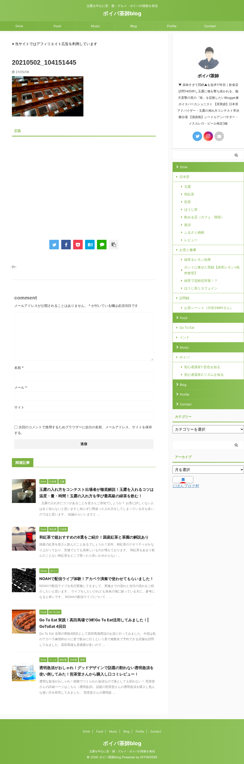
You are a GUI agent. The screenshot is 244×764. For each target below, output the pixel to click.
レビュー (191, 240)
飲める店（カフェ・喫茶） (204, 217)
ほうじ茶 (191, 209)
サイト (19, 407)
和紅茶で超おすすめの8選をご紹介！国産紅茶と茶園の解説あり (94, 537)
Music (95, 26)
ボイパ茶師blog (122, 13)
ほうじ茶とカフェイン (201, 288)
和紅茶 (189, 194)
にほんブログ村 (186, 485)
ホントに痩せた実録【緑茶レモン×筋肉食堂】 (212, 270)
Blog (133, 26)
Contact (210, 26)
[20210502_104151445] (90, 244)
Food (57, 26)
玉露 (187, 186)
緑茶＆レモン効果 (197, 259)
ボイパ (184, 357)
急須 (187, 225)
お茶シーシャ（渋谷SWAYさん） (208, 308)
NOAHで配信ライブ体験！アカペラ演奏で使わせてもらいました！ (96, 578)
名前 (19, 368)
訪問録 (184, 298)
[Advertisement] (84, 184)
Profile (172, 26)
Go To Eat (186, 327)
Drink (19, 26)
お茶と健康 (187, 250)
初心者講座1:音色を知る (202, 367)
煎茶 (187, 202)
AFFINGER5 (148, 757)
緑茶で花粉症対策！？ (201, 280)
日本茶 (184, 177)
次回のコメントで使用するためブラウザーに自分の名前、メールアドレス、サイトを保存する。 (83, 430)
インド (184, 337)
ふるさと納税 (194, 232)
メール (20, 387)
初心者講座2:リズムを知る (204, 374)
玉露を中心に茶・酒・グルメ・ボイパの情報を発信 (122, 751)
